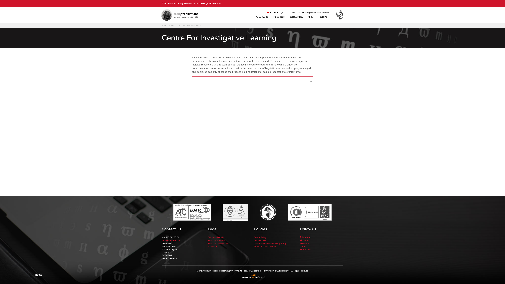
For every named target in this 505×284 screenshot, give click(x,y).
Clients (171, 25)
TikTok (303, 246)
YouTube (306, 249)
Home (164, 25)
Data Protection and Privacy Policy (270, 243)
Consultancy (297, 17)
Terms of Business (216, 240)
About (311, 17)
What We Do (262, 17)
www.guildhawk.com (211, 3)
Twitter (305, 240)
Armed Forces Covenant (265, 246)
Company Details (216, 237)
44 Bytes (257, 276)
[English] (269, 12)
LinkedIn (306, 243)
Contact (324, 17)
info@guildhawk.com (171, 240)
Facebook (306, 237)
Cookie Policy (260, 237)
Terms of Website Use (218, 243)
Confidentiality (260, 240)
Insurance (212, 246)
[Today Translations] (179, 15)
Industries (279, 17)
